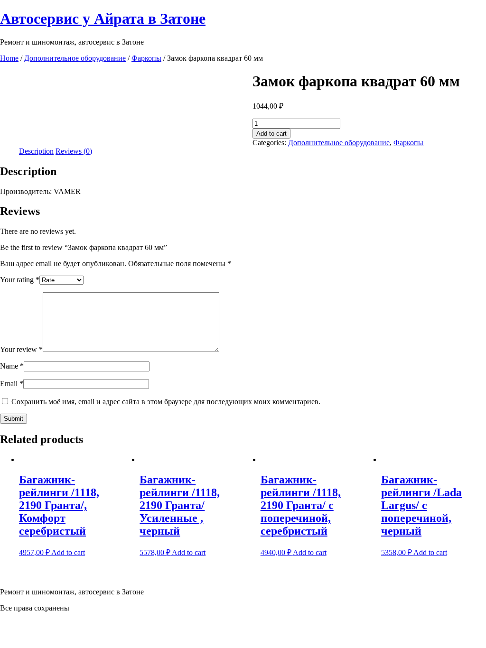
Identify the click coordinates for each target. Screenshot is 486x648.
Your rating (19, 280)
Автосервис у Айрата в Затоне (103, 18)
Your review (21, 349)
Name (12, 366)
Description (36, 151)
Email (11, 384)
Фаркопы (146, 58)
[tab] (36, 151)
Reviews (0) (74, 151)
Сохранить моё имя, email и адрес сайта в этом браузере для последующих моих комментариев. (165, 402)
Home (9, 58)
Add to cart (271, 133)
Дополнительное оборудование (75, 58)
